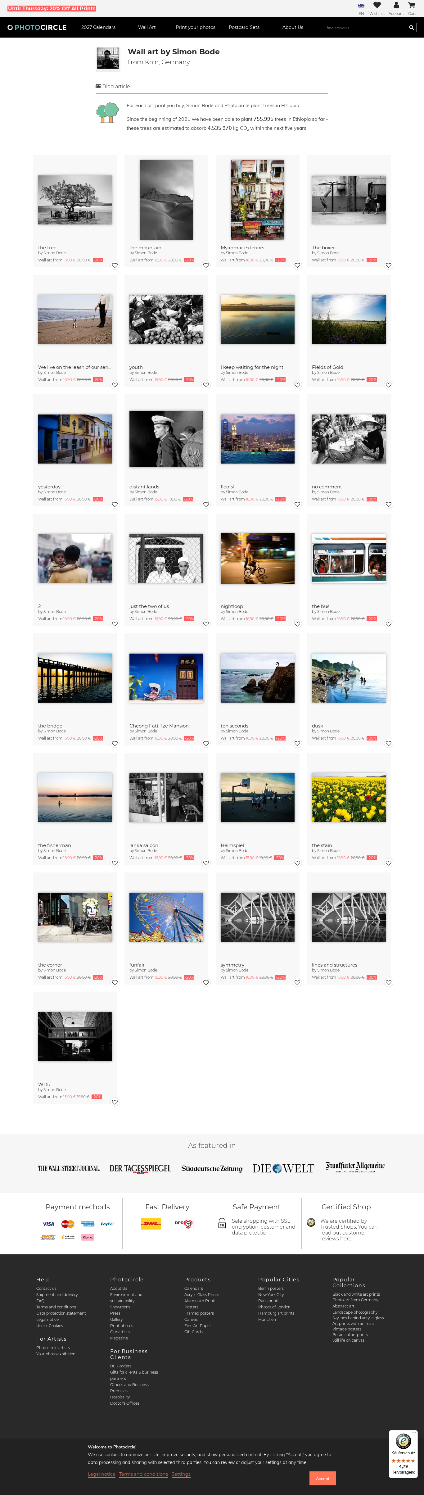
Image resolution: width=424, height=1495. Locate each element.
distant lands (144, 487)
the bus (320, 606)
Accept (322, 1478)
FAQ (40, 1300)
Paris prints (268, 1300)
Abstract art (343, 1306)
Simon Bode (54, 253)
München (267, 1319)
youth (136, 367)
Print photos (121, 1325)
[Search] (411, 27)
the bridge (50, 726)
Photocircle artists (53, 1347)
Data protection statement (61, 1313)
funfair (137, 965)
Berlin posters (271, 1288)
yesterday (49, 487)
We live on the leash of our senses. (75, 367)
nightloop (232, 606)
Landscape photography (354, 1312)
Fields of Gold (327, 367)
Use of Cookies (49, 1325)
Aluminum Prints (200, 1300)
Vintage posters (346, 1329)
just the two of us (149, 606)
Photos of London (274, 1307)
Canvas (191, 1319)
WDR (44, 1084)
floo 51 (227, 487)
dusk (317, 726)
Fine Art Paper (197, 1325)
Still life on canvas (348, 1340)
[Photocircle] (37, 27)
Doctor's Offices (124, 1403)
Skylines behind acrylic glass (358, 1318)
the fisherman (54, 845)
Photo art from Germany (355, 1300)
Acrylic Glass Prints (201, 1294)
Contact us (46, 1288)
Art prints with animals (353, 1323)
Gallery (116, 1319)
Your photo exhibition (55, 1354)
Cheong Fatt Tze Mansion (159, 726)
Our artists (120, 1332)
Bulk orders (120, 1366)
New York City (271, 1294)
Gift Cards (193, 1332)
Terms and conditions (56, 1307)
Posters (191, 1307)
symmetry (232, 965)
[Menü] (414, 1434)
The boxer (323, 248)
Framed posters (199, 1313)
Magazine (119, 1338)
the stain (322, 845)
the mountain (145, 248)
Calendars (193, 1288)
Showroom (120, 1307)
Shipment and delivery (57, 1294)
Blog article (116, 86)
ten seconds (234, 726)
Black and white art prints (356, 1294)
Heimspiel (232, 845)
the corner (50, 965)
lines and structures (334, 965)
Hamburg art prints (276, 1313)
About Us (118, 1288)
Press (115, 1313)
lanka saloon (143, 845)
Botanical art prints (350, 1334)
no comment (327, 487)
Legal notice (47, 1319)
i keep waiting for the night (252, 367)
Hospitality (120, 1397)
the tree (47, 248)
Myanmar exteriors (242, 248)
